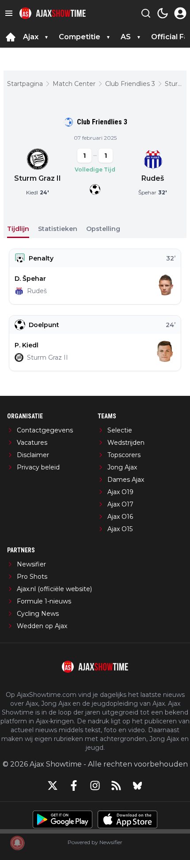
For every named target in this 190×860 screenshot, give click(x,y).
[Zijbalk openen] (9, 13)
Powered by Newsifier (95, 842)
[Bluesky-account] (137, 785)
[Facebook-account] (73, 785)
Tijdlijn (18, 229)
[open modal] (180, 13)
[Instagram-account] (95, 785)
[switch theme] (162, 13)
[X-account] (52, 785)
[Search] (146, 13)
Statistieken (57, 229)
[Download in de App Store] (127, 819)
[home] (10, 37)
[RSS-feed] (116, 785)
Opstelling (103, 229)
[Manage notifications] (17, 843)
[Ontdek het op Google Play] (62, 819)
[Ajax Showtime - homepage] (52, 13)
